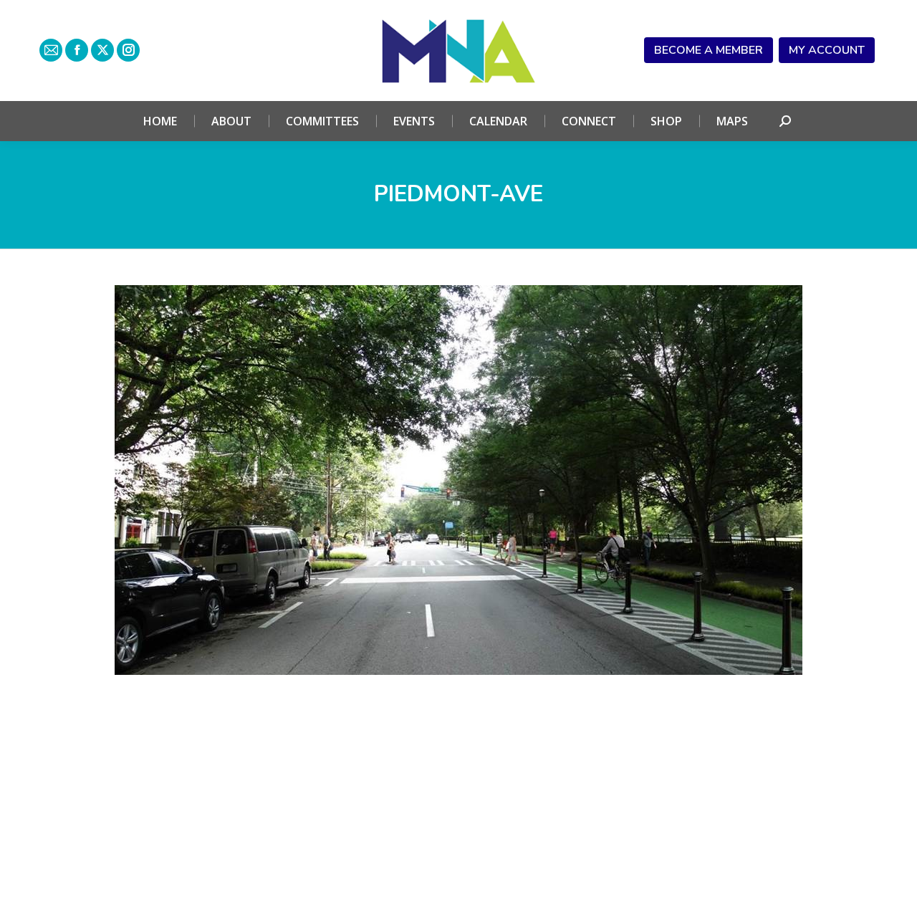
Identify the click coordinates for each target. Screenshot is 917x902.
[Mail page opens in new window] (50, 50)
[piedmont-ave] (458, 480)
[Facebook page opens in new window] (76, 50)
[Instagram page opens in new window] (128, 50)
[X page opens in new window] (102, 50)
